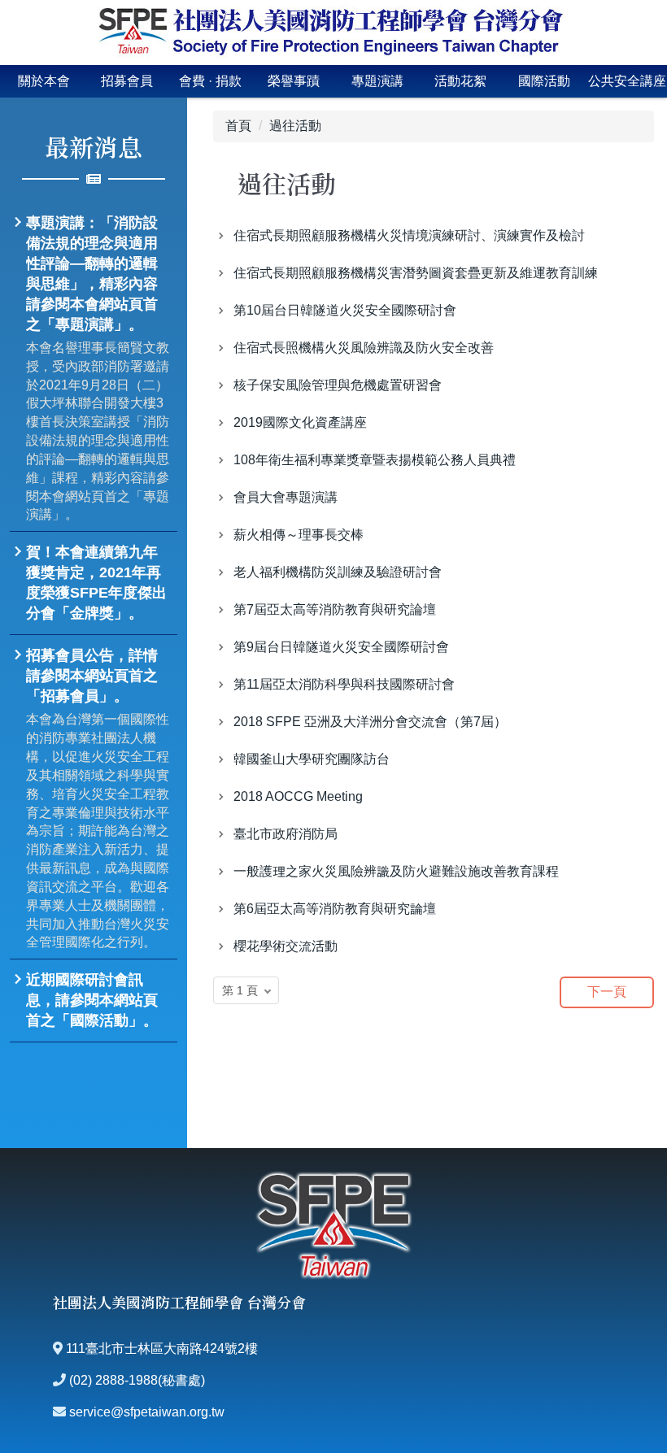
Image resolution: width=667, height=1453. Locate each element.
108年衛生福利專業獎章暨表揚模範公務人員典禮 (374, 460)
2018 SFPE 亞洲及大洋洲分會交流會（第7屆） (370, 722)
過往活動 (295, 126)
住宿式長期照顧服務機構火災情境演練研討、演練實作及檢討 (409, 235)
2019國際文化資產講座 (300, 422)
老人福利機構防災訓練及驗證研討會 (337, 572)
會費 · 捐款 (210, 81)
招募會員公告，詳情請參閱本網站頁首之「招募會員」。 (92, 675)
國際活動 (544, 81)
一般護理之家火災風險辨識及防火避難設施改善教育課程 (396, 871)
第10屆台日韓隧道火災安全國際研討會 (344, 310)
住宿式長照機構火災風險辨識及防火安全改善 (363, 348)
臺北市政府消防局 (285, 834)
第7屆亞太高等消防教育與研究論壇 (334, 609)
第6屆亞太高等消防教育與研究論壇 (334, 909)
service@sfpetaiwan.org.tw (147, 1412)
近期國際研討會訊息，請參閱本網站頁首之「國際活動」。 (92, 1000)
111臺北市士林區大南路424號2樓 (162, 1348)
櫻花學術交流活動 (285, 946)
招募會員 (127, 81)
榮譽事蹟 (294, 81)
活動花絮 (460, 81)
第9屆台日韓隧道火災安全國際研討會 (341, 647)
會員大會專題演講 (285, 497)
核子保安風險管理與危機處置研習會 (337, 385)
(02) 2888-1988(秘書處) (137, 1380)
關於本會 (44, 81)
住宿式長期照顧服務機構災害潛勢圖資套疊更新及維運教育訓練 (415, 273)
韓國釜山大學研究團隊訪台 (311, 759)
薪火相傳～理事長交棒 (298, 535)
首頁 (238, 126)
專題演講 (377, 81)
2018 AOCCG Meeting (298, 796)
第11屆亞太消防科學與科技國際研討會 (344, 684)
